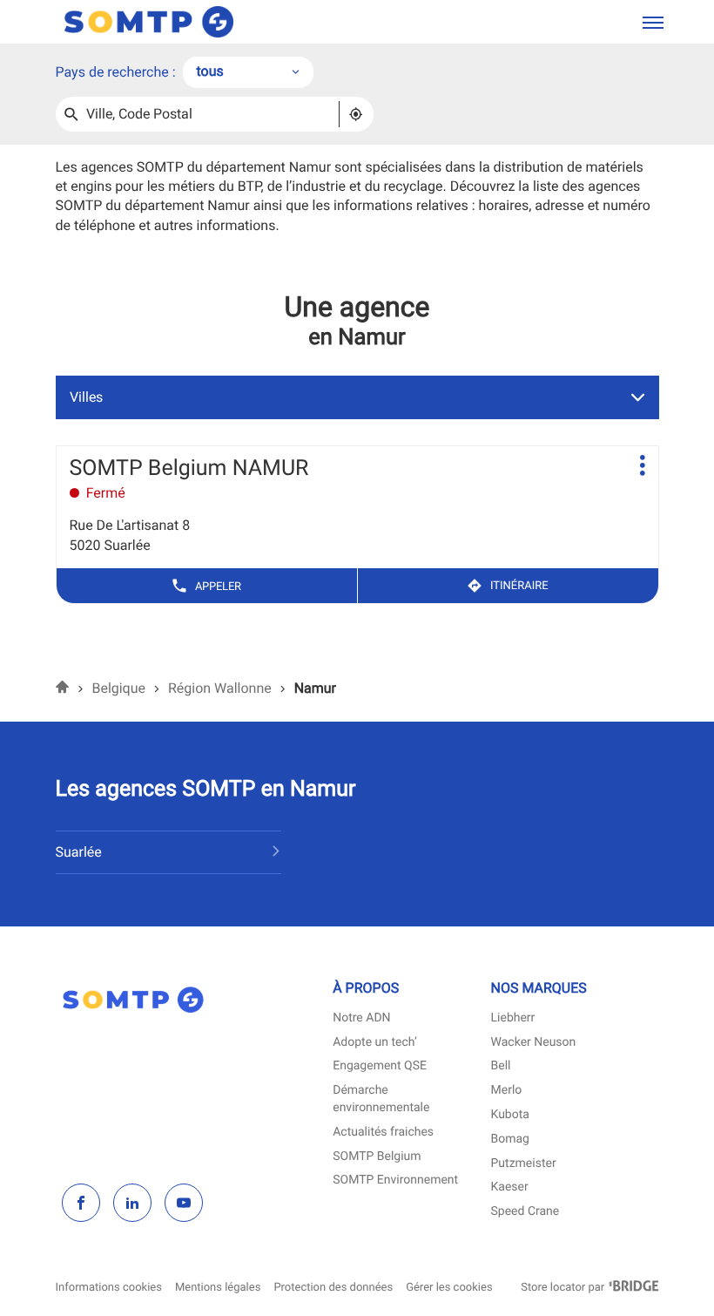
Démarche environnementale (381, 1100)
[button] (653, 21)
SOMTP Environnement (395, 1180)
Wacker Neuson (533, 1043)
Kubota (510, 1115)
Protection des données (333, 1288)
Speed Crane (525, 1212)
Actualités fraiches (383, 1133)
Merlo (506, 1091)
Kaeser (510, 1187)
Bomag (510, 1139)
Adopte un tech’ (375, 1043)
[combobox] (248, 72)
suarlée (79, 852)
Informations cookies (109, 1288)
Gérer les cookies (449, 1287)
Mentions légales (217, 1288)
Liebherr (513, 1018)
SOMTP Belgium (377, 1157)
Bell (501, 1066)
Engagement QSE (380, 1066)
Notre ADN (361, 1018)
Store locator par (589, 1288)
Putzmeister (523, 1164)
